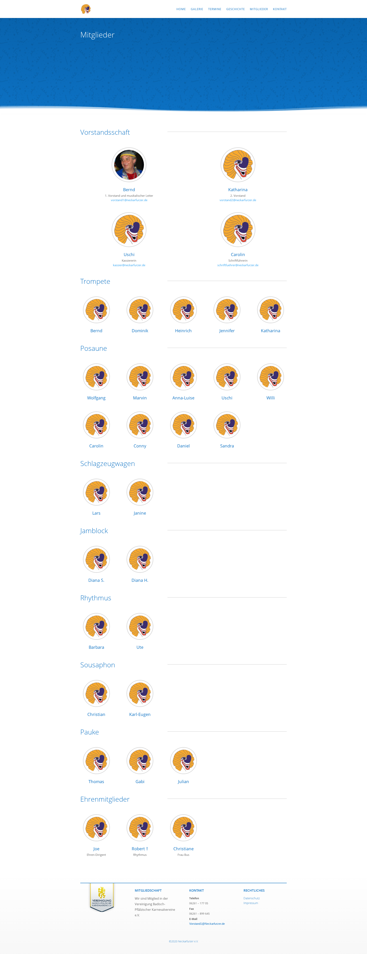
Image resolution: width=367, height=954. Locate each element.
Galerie (197, 9)
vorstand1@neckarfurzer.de (129, 200)
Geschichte (235, 9)
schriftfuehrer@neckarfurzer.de (237, 265)
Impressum (251, 903)
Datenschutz (252, 898)
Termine (214, 9)
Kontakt (280, 9)
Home (181, 9)
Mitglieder (259, 9)
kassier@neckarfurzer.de (129, 265)
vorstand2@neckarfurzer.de (238, 200)
